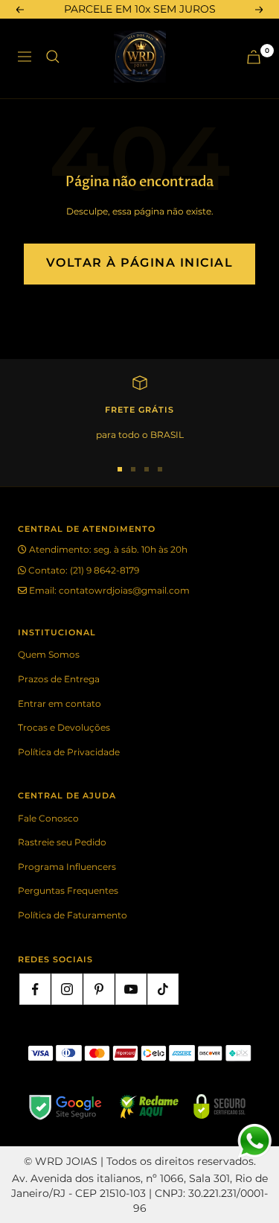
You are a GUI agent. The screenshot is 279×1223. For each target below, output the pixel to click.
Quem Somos (49, 654)
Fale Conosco (48, 818)
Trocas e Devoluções (64, 727)
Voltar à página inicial (140, 262)
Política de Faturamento (72, 915)
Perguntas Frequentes (68, 890)
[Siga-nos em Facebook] (35, 989)
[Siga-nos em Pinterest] (99, 989)
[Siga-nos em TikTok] (163, 989)
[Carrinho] (253, 57)
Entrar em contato (59, 703)
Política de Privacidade (69, 751)
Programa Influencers (67, 866)
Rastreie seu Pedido (62, 842)
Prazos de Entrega (59, 678)
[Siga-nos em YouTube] (131, 989)
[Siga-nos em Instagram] (67, 989)
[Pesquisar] (53, 56)
